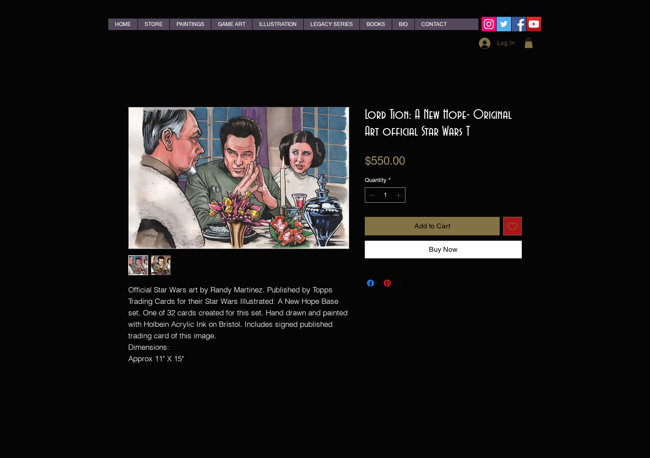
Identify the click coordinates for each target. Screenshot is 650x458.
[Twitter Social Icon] (504, 24)
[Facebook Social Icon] (519, 24)
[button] (528, 43)
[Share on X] (404, 283)
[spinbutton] (385, 195)
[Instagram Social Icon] (489, 24)
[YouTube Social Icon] (534, 24)
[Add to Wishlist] (512, 226)
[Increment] (399, 195)
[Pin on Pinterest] (387, 283)
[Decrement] (371, 195)
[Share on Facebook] (370, 283)
